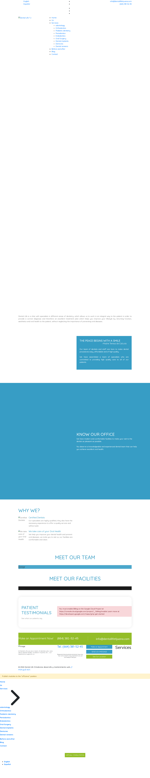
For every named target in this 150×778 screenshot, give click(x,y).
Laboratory (122, 664)
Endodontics (60, 36)
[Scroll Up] (0, 777)
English (26, 1)
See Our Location (99, 657)
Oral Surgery (61, 38)
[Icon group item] (122, 667)
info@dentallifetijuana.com (121, 1)
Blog (53, 51)
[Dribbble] (131, 11)
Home (54, 18)
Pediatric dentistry (63, 31)
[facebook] (131, 8)
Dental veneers (62, 46)
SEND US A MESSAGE (99, 652)
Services (55, 23)
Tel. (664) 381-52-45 (70, 646)
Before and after (58, 49)
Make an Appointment (99, 647)
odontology (60, 25)
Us (53, 20)
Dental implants (62, 41)
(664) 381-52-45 (126, 4)
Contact (55, 54)
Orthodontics (61, 28)
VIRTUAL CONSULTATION (75, 755)
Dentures (59, 44)
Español (26, 4)
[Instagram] (131, 13)
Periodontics (61, 33)
